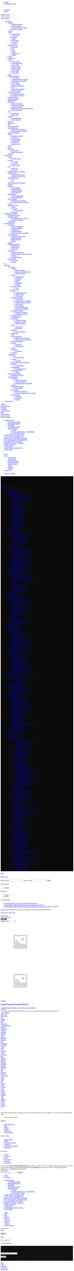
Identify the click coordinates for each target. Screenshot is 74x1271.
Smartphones (11, 221)
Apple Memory (16, 187)
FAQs (6, 1158)
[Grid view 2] (2, 919)
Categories (4, 485)
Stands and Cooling (13, 133)
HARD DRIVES (13, 428)
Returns (6, 1141)
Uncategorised (8, 401)
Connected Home (9, 223)
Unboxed (7, 265)
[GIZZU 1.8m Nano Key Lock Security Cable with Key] (8, 905)
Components (8, 155)
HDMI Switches (16, 239)
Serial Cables (15, 71)
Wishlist (10, 469)
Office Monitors (16, 120)
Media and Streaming (14, 244)
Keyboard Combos (17, 107)
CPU (9, 166)
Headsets (14, 37)
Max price (26, 880)
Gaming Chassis (16, 158)
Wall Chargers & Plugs (18, 89)
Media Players (16, 247)
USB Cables (15, 73)
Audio (10, 32)
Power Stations (16, 84)
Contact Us (7, 1144)
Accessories (7, 21)
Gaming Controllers (13, 99)
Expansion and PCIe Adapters (16, 171)
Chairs (10, 74)
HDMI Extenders (16, 238)
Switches (14, 255)
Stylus (9, 145)
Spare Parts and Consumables (20, 233)
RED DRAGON (9, 1124)
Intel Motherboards (17, 197)
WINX (6, 1127)
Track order (7, 1163)
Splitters (14, 241)
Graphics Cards (12, 173)
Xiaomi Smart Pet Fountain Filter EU (15, 1004)
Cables (10, 60)
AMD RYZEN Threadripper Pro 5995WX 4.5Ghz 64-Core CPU (31, 906)
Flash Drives (15, 142)
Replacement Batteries (18, 86)
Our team (7, 1161)
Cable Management (17, 63)
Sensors (14, 262)
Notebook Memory (17, 191)
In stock (6, 896)
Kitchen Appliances (17, 228)
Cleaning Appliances (17, 226)
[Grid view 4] (6, 919)
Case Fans (14, 163)
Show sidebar (4, 916)
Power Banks (15, 82)
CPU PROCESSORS (14, 422)
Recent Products (12, 464)
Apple (13, 207)
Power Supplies (12, 199)
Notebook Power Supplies (19, 81)
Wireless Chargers (17, 90)
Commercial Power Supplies (20, 79)
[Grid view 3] (4, 919)
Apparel (10, 31)
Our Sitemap (8, 1147)
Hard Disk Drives (13, 178)
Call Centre (15, 35)
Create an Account (6, 1243)
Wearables (11, 149)
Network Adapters (17, 29)
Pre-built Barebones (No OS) (20, 218)
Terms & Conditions (10, 1143)
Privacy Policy (8, 1139)
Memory (10, 186)
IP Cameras (15, 260)
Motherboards (12, 194)
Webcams (10, 154)
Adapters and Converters (19, 236)
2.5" (13, 179)
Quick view (4, 1016)
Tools (9, 147)
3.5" (13, 181)
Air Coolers (15, 162)
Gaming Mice (15, 113)
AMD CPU (15, 168)
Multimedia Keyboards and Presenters (22, 108)
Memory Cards (16, 144)
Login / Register (9, 1225)
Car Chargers (15, 78)
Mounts (10, 121)
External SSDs (16, 141)
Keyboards (11, 102)
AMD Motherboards (17, 196)
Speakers (14, 44)
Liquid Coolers (16, 165)
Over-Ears (14, 42)
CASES (14, 430)
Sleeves (14, 52)
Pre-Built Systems (13, 217)
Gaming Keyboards (17, 103)
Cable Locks (11, 58)
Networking (11, 251)
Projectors (14, 249)
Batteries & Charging (18, 94)
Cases (13, 50)
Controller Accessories (18, 95)
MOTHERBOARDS (14, 424)
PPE (9, 124)
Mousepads (11, 123)
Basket (10, 465)
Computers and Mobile (10, 213)
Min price (3, 880)
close (2, 873)
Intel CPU (14, 170)
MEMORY (11, 425)
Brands (6, 1154)
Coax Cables (15, 65)
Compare (10, 467)
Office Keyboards (17, 110)
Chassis (10, 157)
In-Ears (14, 39)
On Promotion (19, 210)
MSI (5, 1126)
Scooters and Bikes (13, 126)
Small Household (16, 231)
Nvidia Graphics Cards (18, 175)
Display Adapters (16, 26)
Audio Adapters (16, 34)
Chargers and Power (14, 76)
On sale (6, 895)
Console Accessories (14, 92)
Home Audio (15, 246)
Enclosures (15, 137)
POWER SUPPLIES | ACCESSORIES (23, 432)
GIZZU (6, 1129)
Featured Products (13, 461)
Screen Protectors (13, 128)
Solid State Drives (13, 205)
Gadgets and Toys (13, 97)
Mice (9, 111)
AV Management (13, 234)
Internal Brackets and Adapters (16, 183)
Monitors (10, 116)
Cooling (10, 160)
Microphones (15, 40)
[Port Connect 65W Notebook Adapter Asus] (8, 903)
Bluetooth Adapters (17, 24)
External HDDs (16, 139)
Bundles (10, 56)
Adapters (10, 23)
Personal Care (15, 230)
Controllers (18, 396)
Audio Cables (15, 61)
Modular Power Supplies (19, 200)
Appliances (11, 225)
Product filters (12, 457)
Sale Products (12, 459)
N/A (5, 263)
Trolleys (14, 55)
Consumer (14, 209)
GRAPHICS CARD (14, 427)
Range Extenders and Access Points (22, 254)
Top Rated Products (13, 462)
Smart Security (12, 259)
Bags (13, 48)
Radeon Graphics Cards (18, 176)
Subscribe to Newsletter (11, 1146)
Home (3, 909)
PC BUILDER (8, 1132)
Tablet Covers (15, 53)
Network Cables (16, 68)
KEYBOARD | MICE (18, 433)
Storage (10, 134)
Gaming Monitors (17, 118)
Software (10, 204)
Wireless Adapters (17, 257)
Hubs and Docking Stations (19, 27)
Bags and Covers (13, 45)
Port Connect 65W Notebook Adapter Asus (25, 903)
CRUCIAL (7, 1131)
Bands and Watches (17, 152)
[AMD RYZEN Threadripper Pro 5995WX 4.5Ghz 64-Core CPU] (8, 906)
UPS (13, 87)
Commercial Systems (14, 215)
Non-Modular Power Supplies (20, 202)
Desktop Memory (17, 189)
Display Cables (16, 66)
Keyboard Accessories (18, 105)
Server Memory (16, 192)
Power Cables (15, 69)
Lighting (10, 184)
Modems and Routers (18, 252)
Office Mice (15, 115)
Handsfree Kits (12, 100)
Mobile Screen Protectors (19, 129)
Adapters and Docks (17, 136)
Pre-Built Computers (17, 220)
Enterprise (14, 212)
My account (7, 1159)
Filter (49, 880)
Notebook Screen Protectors (20, 131)
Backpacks (15, 47)
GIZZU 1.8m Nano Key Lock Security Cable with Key (29, 905)
